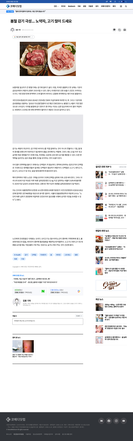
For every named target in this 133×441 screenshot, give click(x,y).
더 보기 (78, 316)
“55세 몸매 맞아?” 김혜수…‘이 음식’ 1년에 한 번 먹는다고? (117, 173)
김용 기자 (27, 300)
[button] (107, 1)
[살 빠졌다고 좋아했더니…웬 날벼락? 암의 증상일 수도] (99, 340)
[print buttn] (124, 30)
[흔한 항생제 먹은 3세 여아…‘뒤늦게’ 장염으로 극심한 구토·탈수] (99, 329)
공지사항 (57, 434)
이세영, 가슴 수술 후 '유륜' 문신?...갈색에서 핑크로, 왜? (32, 279)
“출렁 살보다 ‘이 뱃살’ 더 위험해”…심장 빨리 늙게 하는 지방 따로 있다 (116, 317)
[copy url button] (119, 30)
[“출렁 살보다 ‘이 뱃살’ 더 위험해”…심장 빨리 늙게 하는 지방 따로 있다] (99, 318)
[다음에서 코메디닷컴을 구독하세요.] (65, 291)
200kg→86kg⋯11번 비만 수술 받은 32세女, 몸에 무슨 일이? (115, 305)
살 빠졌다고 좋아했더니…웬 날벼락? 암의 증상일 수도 (117, 184)
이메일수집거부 (48, 434)
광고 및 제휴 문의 (67, 434)
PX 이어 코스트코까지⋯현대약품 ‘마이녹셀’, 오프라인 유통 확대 (117, 216)
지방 (22, 259)
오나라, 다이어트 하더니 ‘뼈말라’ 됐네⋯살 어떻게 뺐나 (117, 195)
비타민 (58, 254)
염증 (76, 254)
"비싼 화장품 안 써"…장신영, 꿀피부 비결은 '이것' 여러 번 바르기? (35, 282)
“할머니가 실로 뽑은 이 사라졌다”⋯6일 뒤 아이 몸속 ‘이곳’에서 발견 (115, 270)
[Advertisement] (47, 219)
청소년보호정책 (37, 434)
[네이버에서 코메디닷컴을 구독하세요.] (29, 291)
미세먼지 (43, 254)
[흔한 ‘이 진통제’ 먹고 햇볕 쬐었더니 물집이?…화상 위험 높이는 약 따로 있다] (23, 346)
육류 (15, 259)
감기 (26, 254)
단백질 (34, 254)
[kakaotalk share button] (114, 30)
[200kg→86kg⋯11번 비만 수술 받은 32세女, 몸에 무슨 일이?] (99, 307)
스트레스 (68, 254)
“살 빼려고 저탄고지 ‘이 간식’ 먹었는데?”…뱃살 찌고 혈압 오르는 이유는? (116, 238)
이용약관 (28, 434)
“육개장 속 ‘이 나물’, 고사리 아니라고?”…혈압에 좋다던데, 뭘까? (117, 205)
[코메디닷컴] (109, 420)
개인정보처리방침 (18, 434)
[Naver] (101, 420)
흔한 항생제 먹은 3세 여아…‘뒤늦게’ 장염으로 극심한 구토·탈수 (116, 327)
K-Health (17, 254)
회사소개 (8, 434)
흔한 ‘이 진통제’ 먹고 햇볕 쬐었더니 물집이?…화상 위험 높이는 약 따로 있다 (22, 355)
